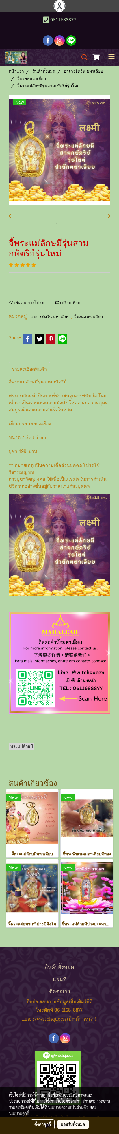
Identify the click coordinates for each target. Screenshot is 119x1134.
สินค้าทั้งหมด (59, 966)
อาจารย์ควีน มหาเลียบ (50, 317)
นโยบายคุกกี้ (19, 1113)
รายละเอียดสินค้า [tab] (29, 368)
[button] (82, 57)
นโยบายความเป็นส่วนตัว (68, 1107)
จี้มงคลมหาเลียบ (88, 317)
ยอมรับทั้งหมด (73, 1124)
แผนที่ (59, 978)
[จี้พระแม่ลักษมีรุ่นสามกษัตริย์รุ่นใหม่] (59, 150)
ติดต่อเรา (59, 990)
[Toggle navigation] (111, 57)
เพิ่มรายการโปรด (28, 302)
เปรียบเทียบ (69, 302)
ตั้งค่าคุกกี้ (42, 1124)
